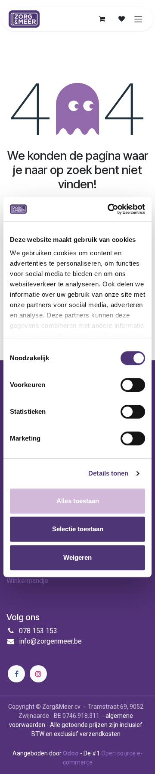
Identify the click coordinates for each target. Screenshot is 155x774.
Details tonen (108, 473)
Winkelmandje (27, 581)
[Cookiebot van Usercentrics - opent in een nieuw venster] (109, 209)
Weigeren (77, 557)
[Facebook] (16, 673)
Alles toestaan (77, 500)
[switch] (133, 385)
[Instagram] (38, 673)
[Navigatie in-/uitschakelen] (138, 18)
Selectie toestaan (77, 529)
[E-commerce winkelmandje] (102, 19)
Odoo (71, 753)
